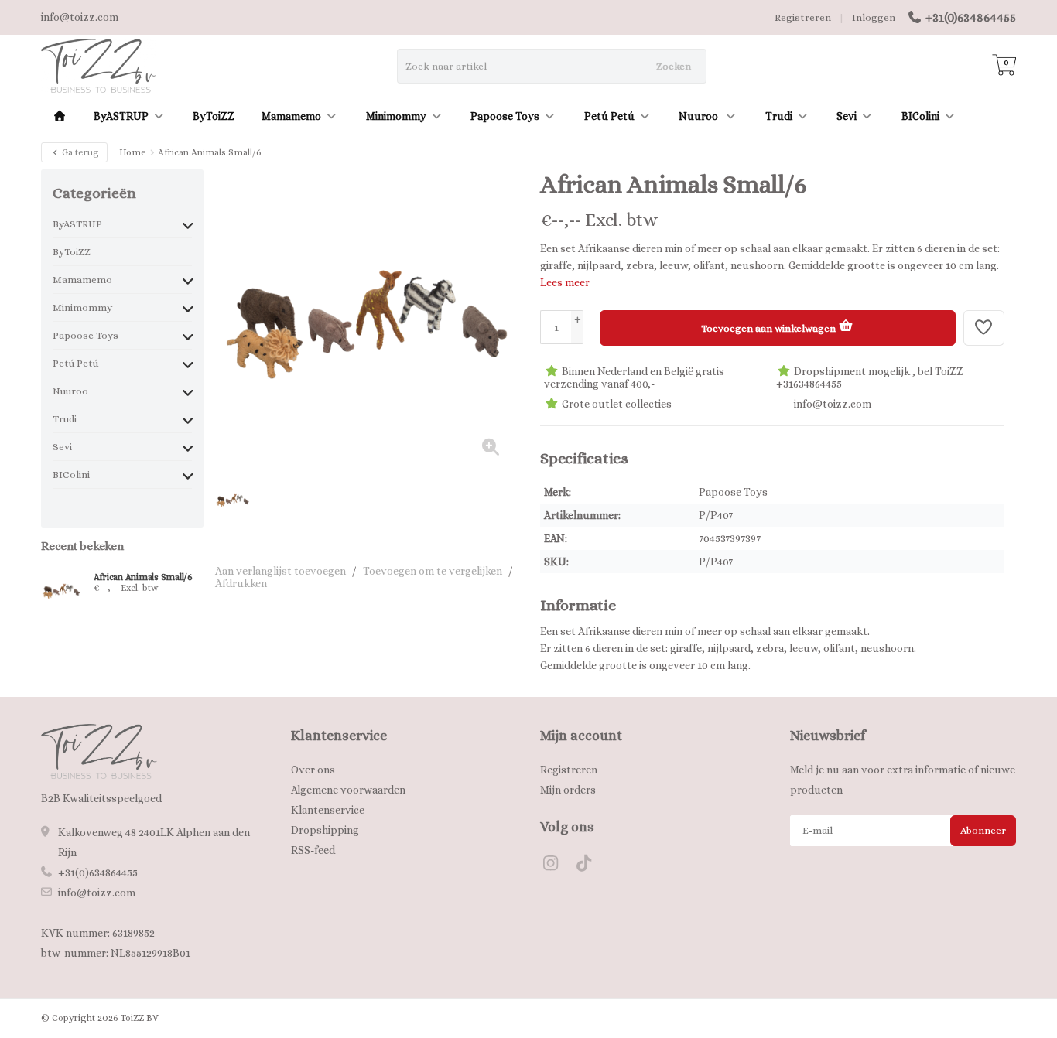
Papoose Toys (504, 116)
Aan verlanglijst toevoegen (280, 571)
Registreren (803, 17)
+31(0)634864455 (970, 17)
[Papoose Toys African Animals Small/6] (61, 590)
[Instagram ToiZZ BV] (556, 865)
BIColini (920, 116)
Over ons (313, 769)
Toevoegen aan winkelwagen (769, 328)
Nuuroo (699, 116)
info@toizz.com (96, 892)
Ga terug (79, 152)
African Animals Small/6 (143, 577)
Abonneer (983, 830)
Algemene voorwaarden (348, 790)
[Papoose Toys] (975, 192)
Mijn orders (568, 790)
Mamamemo (291, 116)
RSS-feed (313, 850)
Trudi (778, 116)
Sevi (846, 116)
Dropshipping (325, 830)
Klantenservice (327, 810)
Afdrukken (241, 583)
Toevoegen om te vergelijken (432, 571)
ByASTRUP (121, 116)
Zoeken (673, 66)
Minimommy (396, 116)
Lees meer (565, 282)
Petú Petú (609, 116)
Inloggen (873, 17)
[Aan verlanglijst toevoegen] (984, 328)
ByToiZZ (213, 116)
